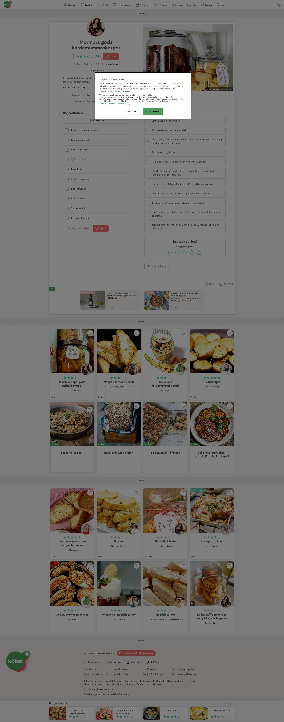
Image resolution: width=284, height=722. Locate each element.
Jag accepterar (153, 111)
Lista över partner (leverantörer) (114, 104)
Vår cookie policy (122, 91)
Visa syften (131, 111)
